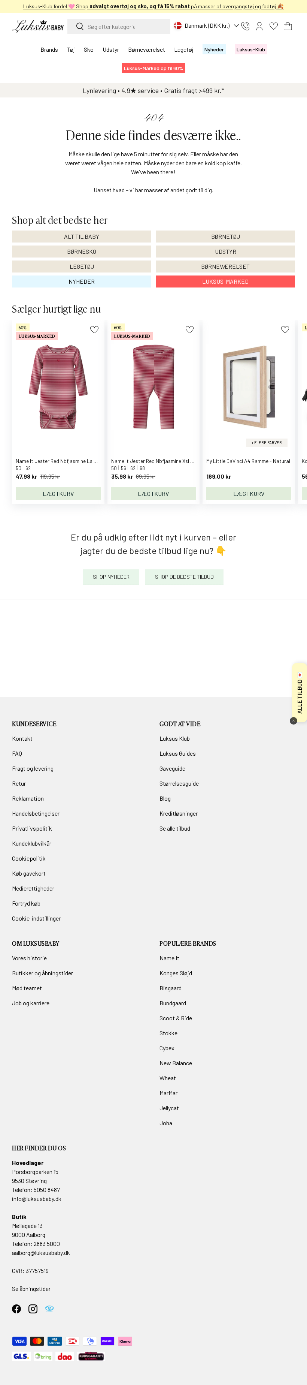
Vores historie (29, 957)
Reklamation (28, 798)
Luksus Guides (177, 753)
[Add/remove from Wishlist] (94, 330)
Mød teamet (27, 987)
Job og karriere (30, 1002)
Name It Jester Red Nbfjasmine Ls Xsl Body (64, 461)
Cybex (166, 1047)
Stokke (168, 1032)
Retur (19, 783)
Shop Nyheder (111, 576)
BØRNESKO (81, 251)
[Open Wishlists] (274, 26)
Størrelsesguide (179, 783)
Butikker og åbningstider (42, 972)
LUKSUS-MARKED (225, 281)
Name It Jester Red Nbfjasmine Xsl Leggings (161, 461)
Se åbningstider (31, 1288)
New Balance (175, 1062)
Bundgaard (172, 1002)
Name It (169, 957)
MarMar (168, 1092)
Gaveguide (172, 768)
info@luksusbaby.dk (36, 1198)
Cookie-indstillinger (36, 918)
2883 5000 (47, 1243)
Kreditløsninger (178, 813)
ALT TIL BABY (81, 236)
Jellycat (169, 1107)
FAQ (17, 753)
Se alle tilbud (174, 828)
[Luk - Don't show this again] (293, 721)
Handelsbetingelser (36, 813)
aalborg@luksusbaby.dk (41, 1252)
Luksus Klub (174, 738)
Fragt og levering (33, 768)
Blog (165, 798)
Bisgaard (170, 987)
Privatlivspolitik (32, 828)
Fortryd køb (26, 903)
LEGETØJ (82, 266)
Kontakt (22, 738)
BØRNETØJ (225, 236)
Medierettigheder (33, 888)
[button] (288, 26)
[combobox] (118, 26)
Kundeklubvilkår (31, 843)
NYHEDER (82, 281)
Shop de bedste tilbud (184, 576)
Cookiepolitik (29, 858)
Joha (165, 1122)
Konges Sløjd (175, 972)
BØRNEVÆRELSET (225, 266)
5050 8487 (47, 1189)
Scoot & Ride (175, 1017)
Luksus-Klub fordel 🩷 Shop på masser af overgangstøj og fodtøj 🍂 (153, 6)
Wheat (167, 1077)
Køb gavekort (29, 873)
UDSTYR (225, 251)
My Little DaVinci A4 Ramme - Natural (248, 461)
